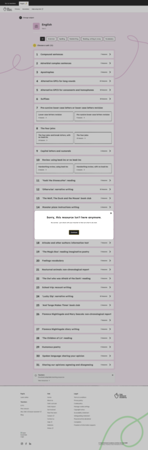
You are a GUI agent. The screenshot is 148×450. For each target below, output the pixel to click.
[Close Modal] (111, 213)
